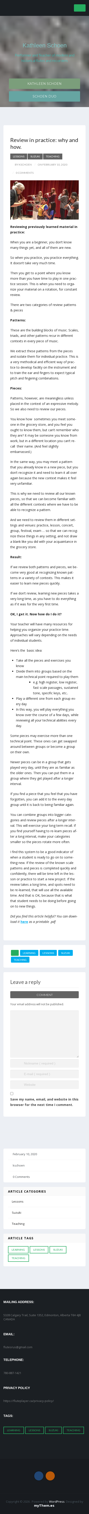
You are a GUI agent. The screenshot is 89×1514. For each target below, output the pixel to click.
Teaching (53, 156)
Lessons (18, 156)
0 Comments (21, 1177)
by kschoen (23, 164)
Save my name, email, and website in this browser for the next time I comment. (44, 1102)
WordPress (57, 1501)
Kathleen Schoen (45, 45)
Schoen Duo (44, 96)
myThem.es (44, 1506)
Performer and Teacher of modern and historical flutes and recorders (44, 58)
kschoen (19, 1165)
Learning (29, 953)
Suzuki (35, 156)
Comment (45, 995)
